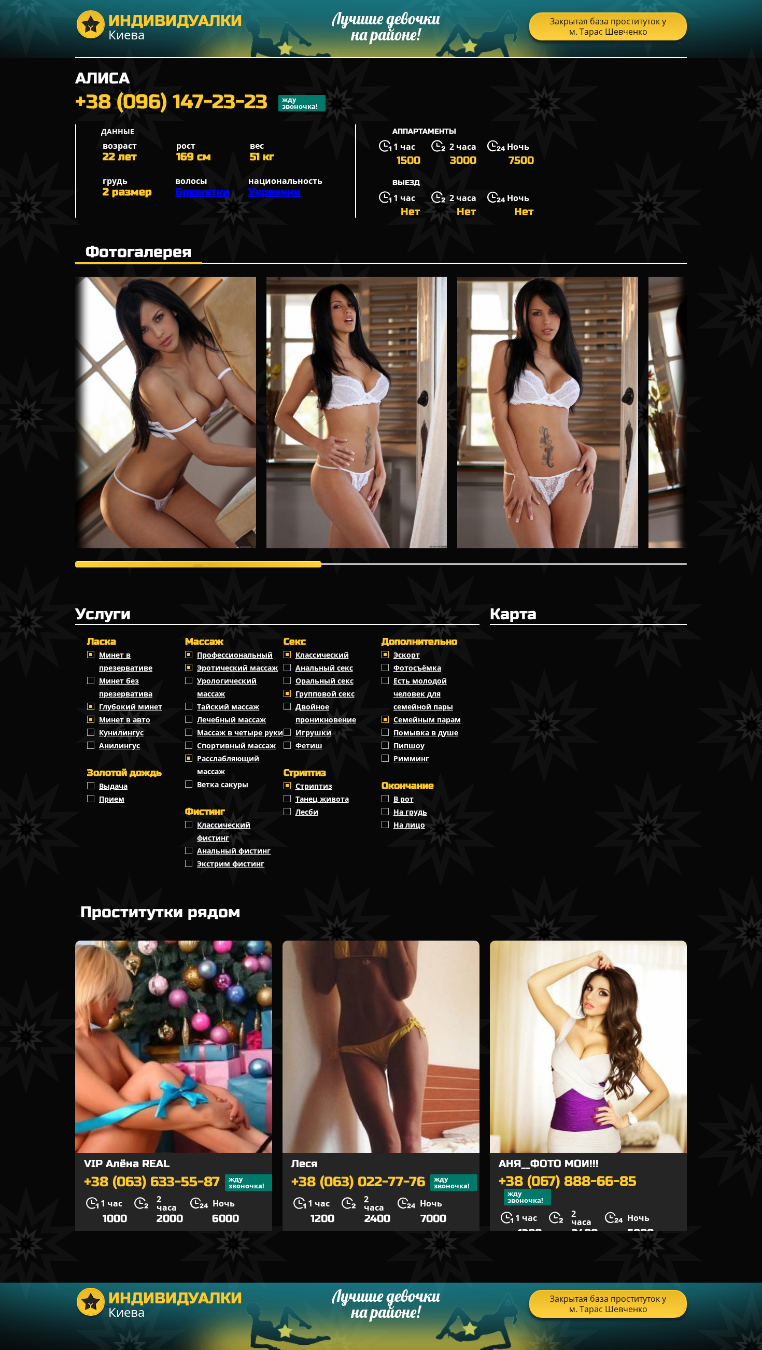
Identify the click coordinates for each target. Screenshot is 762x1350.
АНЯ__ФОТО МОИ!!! (549, 1163)
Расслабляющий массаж (228, 765)
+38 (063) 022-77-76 (380, 1182)
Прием (111, 799)
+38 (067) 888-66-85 (568, 1189)
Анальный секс (324, 668)
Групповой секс (325, 694)
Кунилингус (121, 732)
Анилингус (119, 745)
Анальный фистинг (234, 851)
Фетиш (308, 745)
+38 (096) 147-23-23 (196, 103)
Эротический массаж (237, 668)
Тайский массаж (228, 707)
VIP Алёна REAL (127, 1163)
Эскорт (406, 655)
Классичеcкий (322, 655)
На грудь (410, 812)
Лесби (306, 812)
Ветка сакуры (222, 784)
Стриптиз (313, 786)
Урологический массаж (227, 687)
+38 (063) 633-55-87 (174, 1182)
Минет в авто (124, 719)
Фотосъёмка (417, 668)
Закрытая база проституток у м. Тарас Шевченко (608, 26)
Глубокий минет (130, 707)
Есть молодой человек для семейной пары (423, 694)
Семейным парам (427, 719)
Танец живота (322, 799)
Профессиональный (235, 655)
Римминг (411, 758)
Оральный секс (324, 681)
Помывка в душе (425, 732)
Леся (304, 1163)
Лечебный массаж (231, 719)
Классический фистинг (223, 831)
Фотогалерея (139, 252)
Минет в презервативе (125, 661)
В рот (403, 799)
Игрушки (313, 732)
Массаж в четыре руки (240, 732)
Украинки (274, 192)
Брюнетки (202, 192)
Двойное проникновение (325, 713)
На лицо (409, 825)
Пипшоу (409, 745)
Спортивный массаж (236, 745)
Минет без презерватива (125, 687)
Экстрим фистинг (230, 864)
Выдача (113, 786)
